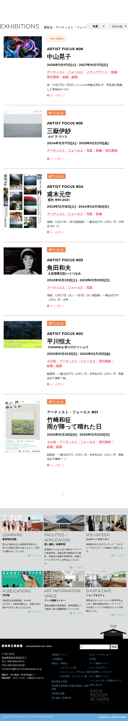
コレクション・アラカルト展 (75, 671)
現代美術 (53, 77)
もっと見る (36, 555)
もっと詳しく (57, 95)
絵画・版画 (70, 77)
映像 (114, 72)
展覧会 (55, 663)
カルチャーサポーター (100, 654)
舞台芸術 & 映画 (59, 681)
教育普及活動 (58, 693)
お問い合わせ (95, 685)
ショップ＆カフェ (97, 667)
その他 (51, 361)
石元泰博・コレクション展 (74, 676)
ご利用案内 (57, 659)
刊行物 (92, 659)
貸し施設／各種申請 (61, 697)
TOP (113, 626)
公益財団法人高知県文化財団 (112, 717)
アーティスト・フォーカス (65, 72)
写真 (89, 150)
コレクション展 (68, 667)
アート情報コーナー (98, 663)
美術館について (59, 654)
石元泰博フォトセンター (101, 671)
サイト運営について (98, 676)
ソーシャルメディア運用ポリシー (105, 680)
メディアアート (97, 72)
